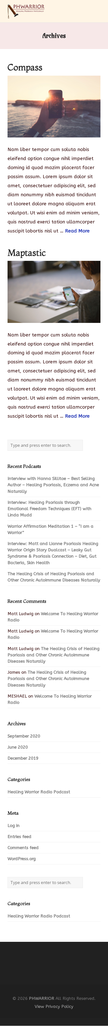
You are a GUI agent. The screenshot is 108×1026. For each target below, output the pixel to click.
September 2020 (24, 736)
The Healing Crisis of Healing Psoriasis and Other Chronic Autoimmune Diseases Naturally (53, 655)
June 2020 (18, 747)
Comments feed (23, 847)
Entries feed (19, 836)
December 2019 (23, 758)
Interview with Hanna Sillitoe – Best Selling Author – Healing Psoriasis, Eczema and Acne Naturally (53, 485)
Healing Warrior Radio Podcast (39, 792)
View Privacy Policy (54, 1006)
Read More (77, 231)
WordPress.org (22, 858)
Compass (25, 67)
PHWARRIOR (41, 998)
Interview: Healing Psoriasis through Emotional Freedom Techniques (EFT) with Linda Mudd (49, 508)
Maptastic (27, 252)
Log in (14, 825)
